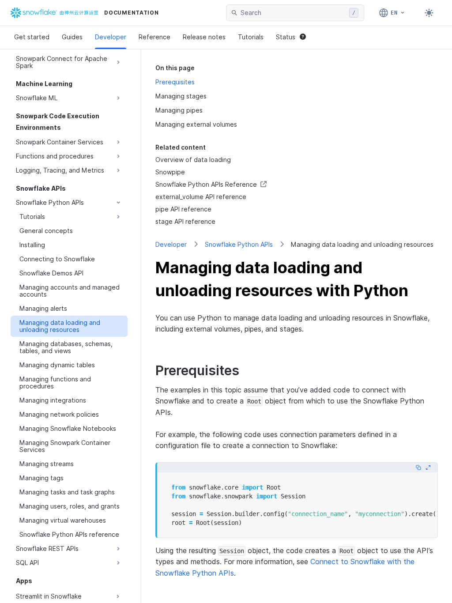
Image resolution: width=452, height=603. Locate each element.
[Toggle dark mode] (429, 13)
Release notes (204, 37)
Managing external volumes (196, 124)
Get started (31, 37)
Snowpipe (170, 172)
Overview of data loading (193, 159)
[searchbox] (293, 13)
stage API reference (185, 221)
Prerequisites (175, 82)
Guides (72, 37)
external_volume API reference (200, 196)
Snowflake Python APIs (239, 244)
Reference (154, 37)
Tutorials (251, 37)
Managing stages (181, 96)
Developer (110, 37)
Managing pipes (179, 110)
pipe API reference (183, 209)
